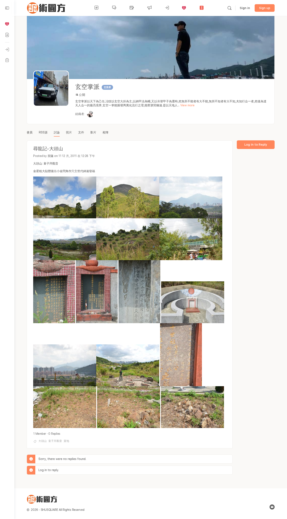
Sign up (264, 8)
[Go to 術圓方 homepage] (47, 7)
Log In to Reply (255, 144)
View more (187, 105)
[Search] (229, 8)
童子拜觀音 (55, 441)
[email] (272, 507)
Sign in (245, 8)
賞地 (66, 441)
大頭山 (42, 441)
